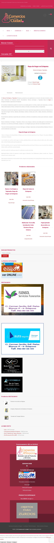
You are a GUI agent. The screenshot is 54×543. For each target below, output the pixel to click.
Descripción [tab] (9, 92)
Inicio (8, 30)
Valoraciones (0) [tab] (19, 92)
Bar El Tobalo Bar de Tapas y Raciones (12, 433)
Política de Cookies (27, 490)
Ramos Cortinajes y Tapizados (40, 70)
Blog (27, 30)
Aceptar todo (3, 542)
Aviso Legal (27, 484)
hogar (49, 99)
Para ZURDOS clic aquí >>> (27, 498)
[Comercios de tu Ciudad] (13, 22)
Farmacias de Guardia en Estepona (12, 431)
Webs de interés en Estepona (42, 526)
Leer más (11, 199)
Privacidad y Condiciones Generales (27, 481)
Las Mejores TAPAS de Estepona (29, 526)
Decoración (25, 200)
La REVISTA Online (12, 35)
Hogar (38, 84)
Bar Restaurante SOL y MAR (10, 435)
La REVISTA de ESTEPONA (47, 6)
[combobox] (22, 47)
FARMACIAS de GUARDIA (25, 6)
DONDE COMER (36, 6)
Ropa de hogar (36, 82)
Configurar (14, 542)
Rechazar (9, 542)
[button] (22, 45)
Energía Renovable (28, 238)
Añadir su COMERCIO (39, 30)
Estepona (35, 84)
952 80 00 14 (43, 73)
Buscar (5, 255)
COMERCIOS (18, 30)
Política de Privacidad (27, 487)
